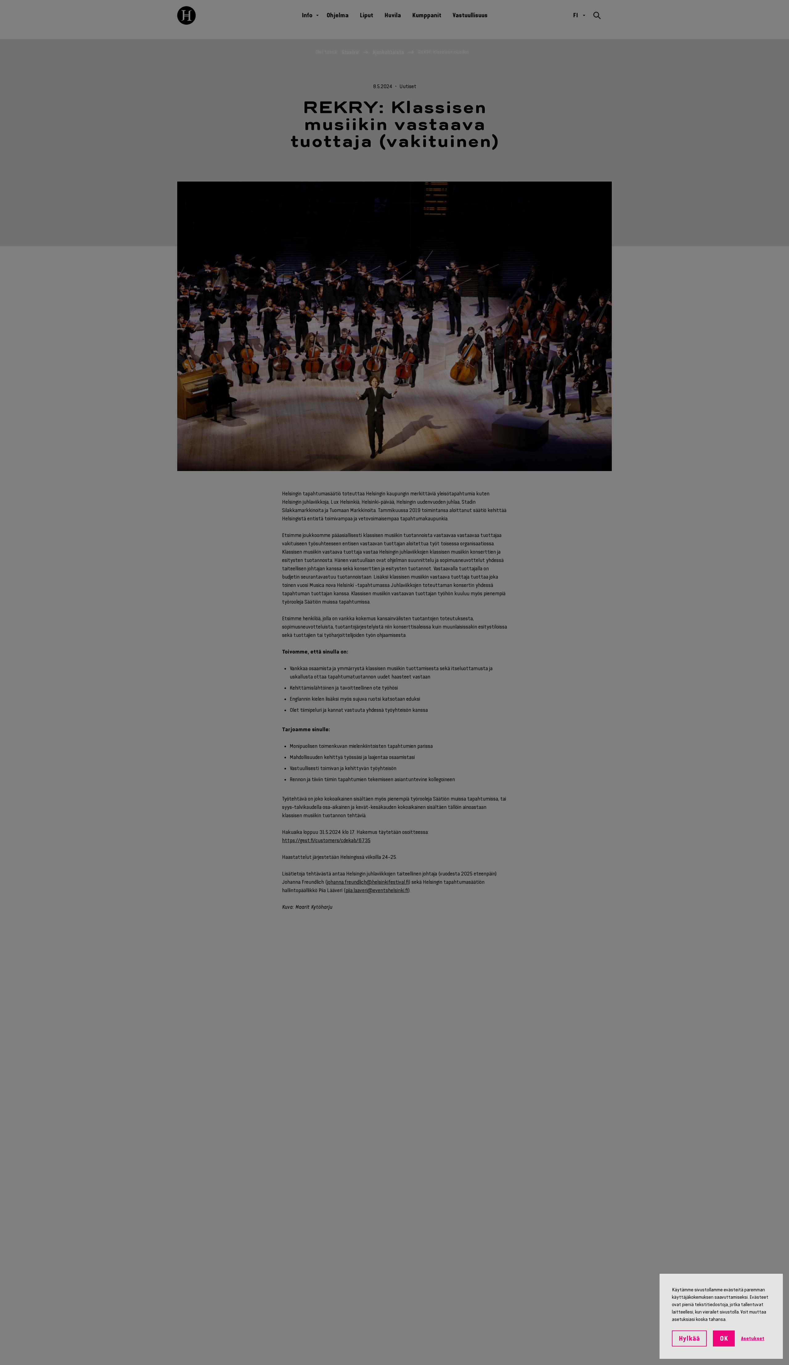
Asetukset (752, 1338)
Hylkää (689, 1338)
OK (724, 1338)
